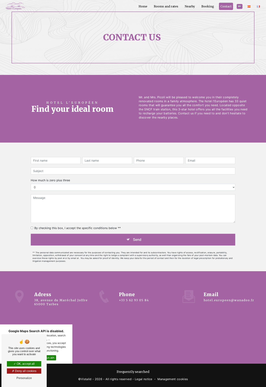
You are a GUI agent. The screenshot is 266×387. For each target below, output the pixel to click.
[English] (239, 6)
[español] (249, 6)
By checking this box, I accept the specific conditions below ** (77, 228)
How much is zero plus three (50, 180)
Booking (207, 6)
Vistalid (86, 379)
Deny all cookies (25, 371)
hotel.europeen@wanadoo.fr (229, 300)
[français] (258, 6)
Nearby (190, 6)
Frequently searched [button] (133, 372)
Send (137, 239)
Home (143, 6)
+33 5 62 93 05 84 (134, 300)
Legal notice (143, 379)
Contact (226, 6)
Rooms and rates (166, 6)
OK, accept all (25, 363)
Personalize (24, 378)
